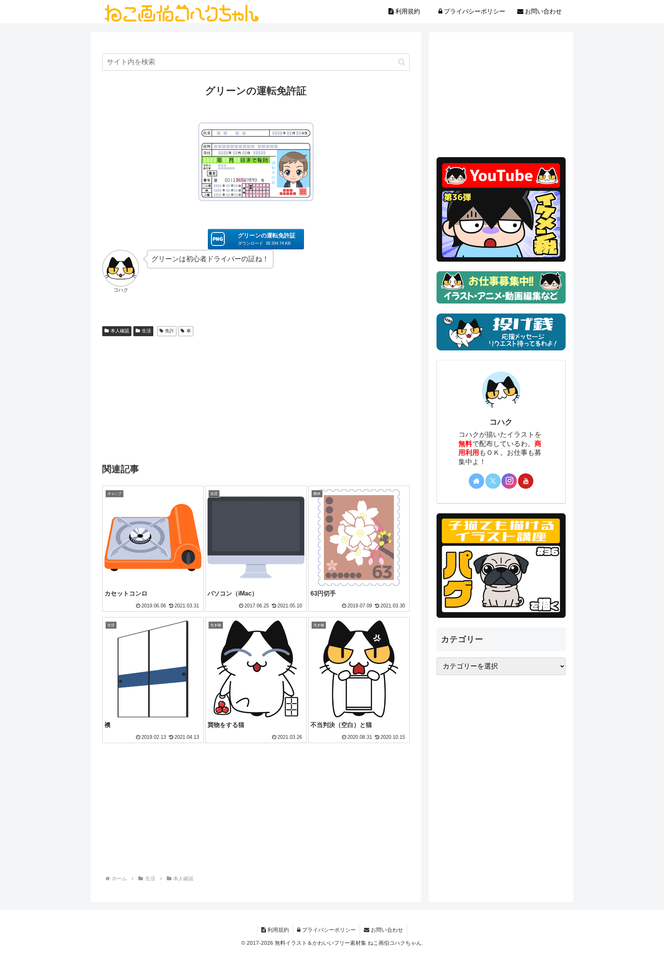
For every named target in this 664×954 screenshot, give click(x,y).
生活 (146, 330)
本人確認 (120, 330)
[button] (401, 62)
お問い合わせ (386, 930)
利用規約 (277, 930)
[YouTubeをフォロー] (525, 481)
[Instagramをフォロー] (509, 481)
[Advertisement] (256, 397)
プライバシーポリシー (328, 930)
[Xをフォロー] (493, 481)
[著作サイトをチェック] (476, 481)
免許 (169, 330)
